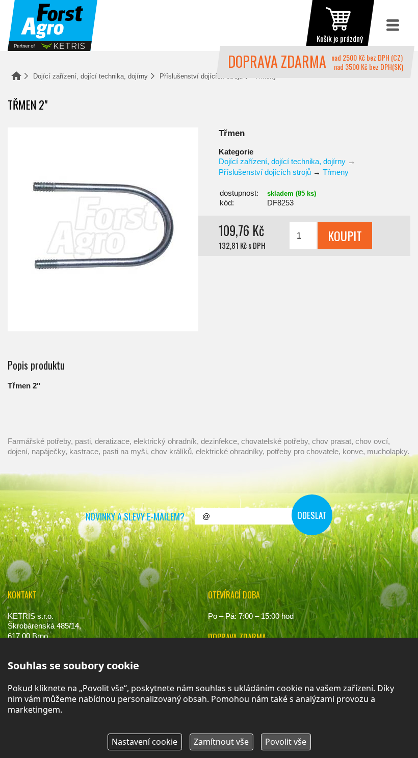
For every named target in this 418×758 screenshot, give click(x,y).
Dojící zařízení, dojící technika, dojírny (90, 76)
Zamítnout (221, 741)
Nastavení (144, 741)
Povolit (285, 741)
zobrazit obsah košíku (340, 25)
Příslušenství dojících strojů (201, 76)
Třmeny (336, 172)
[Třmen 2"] (103, 229)
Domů (16, 75)
